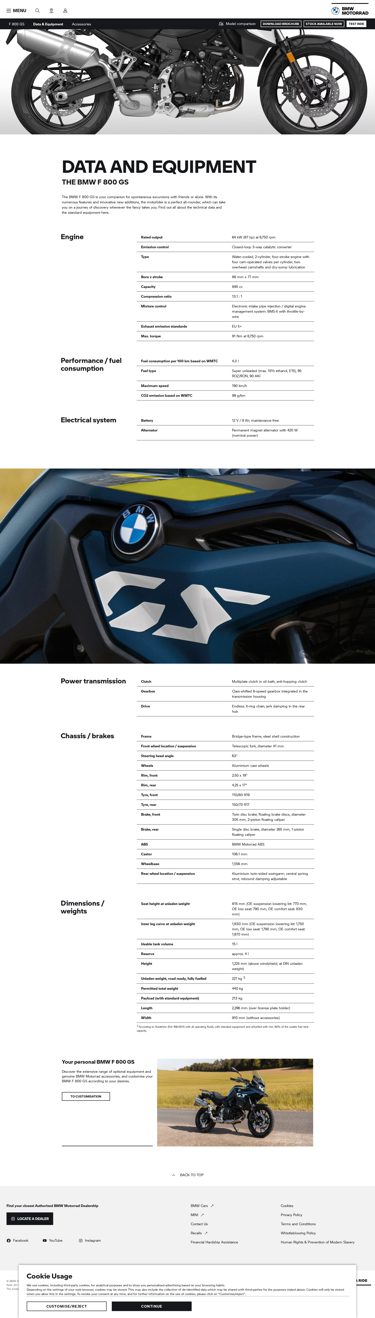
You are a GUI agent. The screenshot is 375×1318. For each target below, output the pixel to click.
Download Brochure (281, 23)
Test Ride (356, 23)
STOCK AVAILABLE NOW (324, 23)
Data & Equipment (48, 23)
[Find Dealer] (51, 9)
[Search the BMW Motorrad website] (37, 9)
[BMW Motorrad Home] (350, 11)
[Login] (65, 9)
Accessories (81, 23)
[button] (16, 11)
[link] (237, 23)
